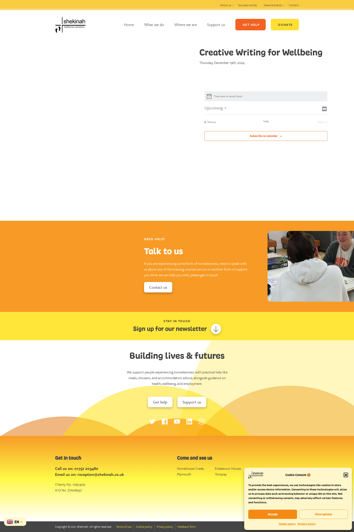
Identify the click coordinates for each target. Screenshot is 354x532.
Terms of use (124, 526)
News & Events (273, 5)
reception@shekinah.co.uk (100, 474)
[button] (346, 475)
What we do (154, 24)
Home (129, 24)
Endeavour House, (228, 468)
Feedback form (186, 526)
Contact (294, 5)
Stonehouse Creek (190, 468)
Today (266, 121)
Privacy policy (306, 524)
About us (225, 5)
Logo (73, 24)
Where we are (185, 24)
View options (323, 514)
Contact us (158, 287)
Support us (216, 24)
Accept (273, 514)
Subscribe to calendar (264, 136)
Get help (160, 402)
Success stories (247, 5)
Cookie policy (287, 524)
